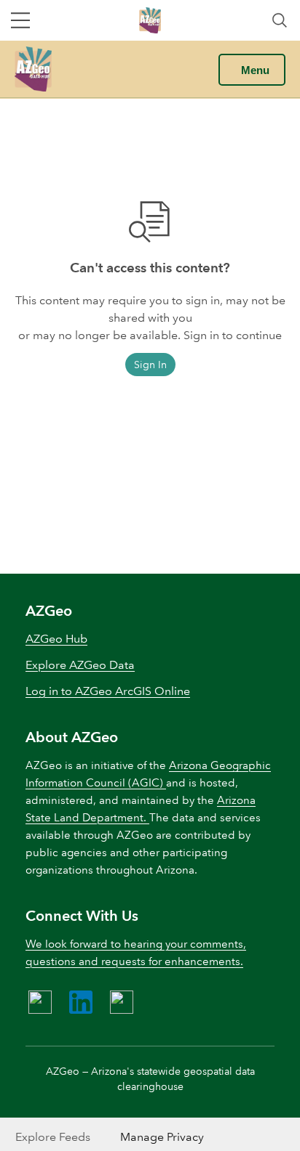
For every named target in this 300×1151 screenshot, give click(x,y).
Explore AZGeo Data (80, 665)
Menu (255, 70)
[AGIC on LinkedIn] (80, 1002)
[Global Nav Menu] (20, 20)
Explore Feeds (52, 1137)
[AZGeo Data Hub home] (33, 68)
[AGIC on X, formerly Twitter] (121, 1002)
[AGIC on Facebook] (40, 1002)
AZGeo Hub (56, 639)
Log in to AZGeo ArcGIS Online (107, 691)
